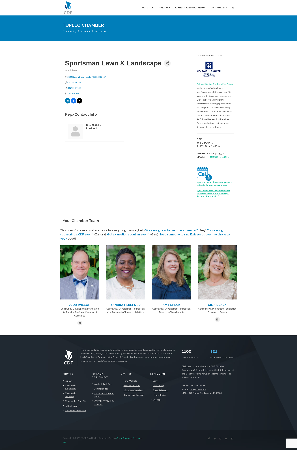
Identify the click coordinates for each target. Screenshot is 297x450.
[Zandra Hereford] (125, 272)
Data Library (158, 385)
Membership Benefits (75, 401)
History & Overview (133, 390)
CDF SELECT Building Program (104, 403)
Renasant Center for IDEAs (104, 395)
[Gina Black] (217, 272)
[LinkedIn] (220, 438)
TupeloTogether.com (134, 395)
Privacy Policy (159, 395)
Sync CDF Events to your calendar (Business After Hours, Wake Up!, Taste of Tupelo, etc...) (213, 193)
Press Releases (160, 390)
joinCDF (69, 380)
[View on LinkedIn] (67, 102)
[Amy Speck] (171, 272)
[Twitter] (214, 438)
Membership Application (71, 387)
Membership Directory (71, 395)
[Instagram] (231, 438)
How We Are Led (132, 385)
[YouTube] (226, 438)
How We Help (130, 380)
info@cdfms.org (218, 157)
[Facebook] (209, 438)
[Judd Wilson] (79, 272)
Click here (186, 366)
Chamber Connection (75, 410)
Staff (155, 380)
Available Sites (101, 388)
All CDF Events (72, 406)
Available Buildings (103, 384)
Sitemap (157, 399)
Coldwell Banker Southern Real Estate (215, 84)
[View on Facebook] (73, 102)
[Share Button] (167, 63)
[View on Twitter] (79, 102)
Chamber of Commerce (97, 357)
